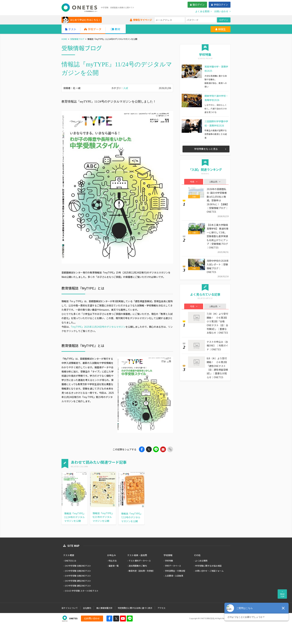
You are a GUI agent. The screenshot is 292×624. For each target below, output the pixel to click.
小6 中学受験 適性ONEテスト (78, 580)
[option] (117, 187)
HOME (64, 39)
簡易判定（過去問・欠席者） (142, 570)
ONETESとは (70, 560)
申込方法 (112, 560)
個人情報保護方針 (104, 607)
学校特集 (169, 560)
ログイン (223, 19)
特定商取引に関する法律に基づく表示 (135, 607)
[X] (116, 618)
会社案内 (87, 607)
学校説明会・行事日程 (175, 570)
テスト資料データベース (140, 560)
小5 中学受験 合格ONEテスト (78, 570)
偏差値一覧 (113, 565)
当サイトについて (70, 607)
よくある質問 (201, 560)
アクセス (161, 607)
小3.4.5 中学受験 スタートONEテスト (82, 590)
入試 (125, 88)
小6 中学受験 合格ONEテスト (78, 565)
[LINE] (130, 618)
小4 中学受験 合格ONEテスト (78, 575)
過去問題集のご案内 (138, 565)
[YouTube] (123, 618)
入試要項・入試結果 (174, 575)
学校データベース (173, 565)
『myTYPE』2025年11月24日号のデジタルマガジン (98, 326)
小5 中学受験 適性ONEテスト (78, 585)
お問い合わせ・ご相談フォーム (209, 570)
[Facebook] (109, 618)
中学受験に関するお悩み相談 (208, 565)
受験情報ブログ (77, 39)
